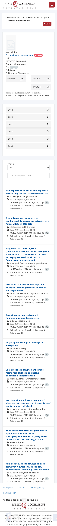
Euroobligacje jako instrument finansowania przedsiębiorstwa (23, 316)
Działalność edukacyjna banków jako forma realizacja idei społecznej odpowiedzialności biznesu (25, 372)
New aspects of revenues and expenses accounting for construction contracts (27, 192)
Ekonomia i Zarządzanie (39, 17)
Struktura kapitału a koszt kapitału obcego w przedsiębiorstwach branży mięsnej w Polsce (26, 287)
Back (48, 23)
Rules (22, 487)
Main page (8, 487)
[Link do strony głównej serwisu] (19, 4)
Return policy (9, 492)
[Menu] (52, 5)
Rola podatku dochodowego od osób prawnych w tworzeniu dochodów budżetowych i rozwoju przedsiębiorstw (27, 466)
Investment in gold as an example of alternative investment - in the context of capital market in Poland (28, 403)
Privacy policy (37, 487)
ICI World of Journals (15, 17)
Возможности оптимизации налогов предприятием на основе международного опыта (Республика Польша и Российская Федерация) (26, 435)
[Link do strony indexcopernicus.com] (28, 505)
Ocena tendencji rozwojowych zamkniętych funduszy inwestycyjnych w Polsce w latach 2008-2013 (27, 221)
